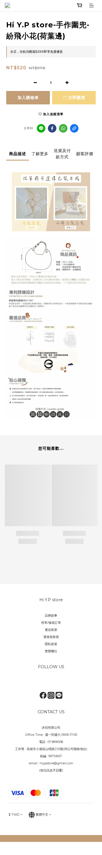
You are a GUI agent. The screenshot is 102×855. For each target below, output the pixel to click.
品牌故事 (51, 615)
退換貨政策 (51, 637)
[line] (41, 128)
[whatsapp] (63, 128)
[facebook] (52, 128)
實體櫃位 (51, 651)
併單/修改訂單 (51, 623)
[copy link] (74, 128)
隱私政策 (51, 644)
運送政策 (51, 630)
